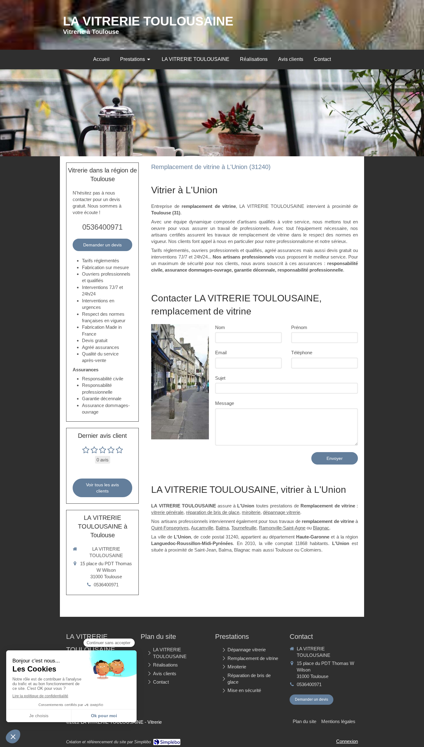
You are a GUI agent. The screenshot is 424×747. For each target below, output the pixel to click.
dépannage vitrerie (281, 512)
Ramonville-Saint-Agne (282, 527)
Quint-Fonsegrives (170, 527)
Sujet (220, 378)
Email (221, 352)
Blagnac (321, 527)
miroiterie (251, 512)
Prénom (299, 327)
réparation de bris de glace (212, 512)
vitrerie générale (167, 512)
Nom (220, 327)
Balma (222, 527)
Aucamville (202, 527)
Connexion (347, 741)
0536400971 (102, 227)
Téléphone (301, 352)
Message (224, 403)
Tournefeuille (243, 527)
